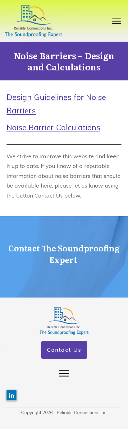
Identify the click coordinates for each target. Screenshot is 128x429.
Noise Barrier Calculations (53, 127)
